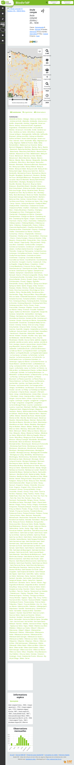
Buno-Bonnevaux (20, 195)
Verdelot (20, 617)
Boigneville (36, 160)
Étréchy (25, 288)
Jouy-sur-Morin (26, 346)
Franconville (13, 307)
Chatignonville (27, 225)
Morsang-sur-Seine (15, 463)
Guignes (26, 329)
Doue (35, 277)
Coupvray (22, 258)
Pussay (45, 513)
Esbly (35, 286)
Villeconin (41, 628)
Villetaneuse (33, 643)
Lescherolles (13, 383)
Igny (40, 336)
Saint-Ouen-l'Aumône (24, 563)
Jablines (37, 340)
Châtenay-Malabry (28, 223)
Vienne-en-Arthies (35, 624)
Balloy (40, 145)
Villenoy (41, 639)
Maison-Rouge (23, 414)
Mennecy (24, 429)
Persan (36, 500)
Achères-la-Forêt (15, 121)
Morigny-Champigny (29, 461)
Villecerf (33, 628)
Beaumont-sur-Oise (22, 154)
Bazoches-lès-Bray (24, 149)
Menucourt (40, 429)
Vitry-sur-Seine (25, 654)
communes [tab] (15, 112)
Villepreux (28, 641)
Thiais (36, 593)
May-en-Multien (14, 427)
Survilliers (12, 591)
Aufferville (35, 134)
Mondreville (42, 440)
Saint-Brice (27, 531)
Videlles (25, 624)
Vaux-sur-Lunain (38, 613)
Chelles (11, 232)
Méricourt (17, 431)
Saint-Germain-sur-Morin (31, 546)
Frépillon (29, 307)
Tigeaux (24, 598)
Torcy (39, 598)
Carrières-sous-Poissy (16, 201)
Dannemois (38, 273)
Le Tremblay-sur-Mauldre (37, 390)
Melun (42, 427)
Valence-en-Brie (23, 606)
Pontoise (35, 507)
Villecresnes (13, 630)
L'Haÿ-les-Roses (23, 392)
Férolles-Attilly (26, 292)
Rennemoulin (13, 518)
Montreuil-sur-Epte (15, 459)
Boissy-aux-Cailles (19, 167)
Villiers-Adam (21, 645)
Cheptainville (29, 234)
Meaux (23, 427)
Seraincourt (13, 582)
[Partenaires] (2, 19)
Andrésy (26, 123)
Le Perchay (14, 377)
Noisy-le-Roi (37, 479)
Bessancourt (13, 158)
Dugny (35, 279)
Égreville (36, 281)
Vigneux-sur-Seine (16, 626)
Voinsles (33, 654)
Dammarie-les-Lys (15, 268)
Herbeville (39, 333)
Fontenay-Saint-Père (39, 303)
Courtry (29, 262)
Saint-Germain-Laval (33, 541)
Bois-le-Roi (39, 162)
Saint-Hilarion (29, 548)
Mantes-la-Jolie (40, 416)
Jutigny (34, 346)
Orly (29, 487)
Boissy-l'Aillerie (31, 167)
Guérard (40, 327)
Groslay (33, 327)
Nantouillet (42, 472)
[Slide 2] (16, 688)
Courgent (22, 262)
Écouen (23, 281)
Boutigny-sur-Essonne (34, 182)
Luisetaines (38, 405)
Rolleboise (29, 522)
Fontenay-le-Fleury (19, 301)
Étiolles (18, 288)
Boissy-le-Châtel (20, 169)
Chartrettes (32, 221)
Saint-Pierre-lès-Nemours (35, 565)
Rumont (24, 526)
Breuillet (33, 186)
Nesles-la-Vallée (34, 474)
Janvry (31, 342)
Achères (45, 119)
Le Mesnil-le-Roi (36, 375)
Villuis (24, 652)
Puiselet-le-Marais (36, 511)
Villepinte (21, 641)
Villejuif (21, 630)
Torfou (44, 598)
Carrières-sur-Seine (31, 201)
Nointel (11, 479)
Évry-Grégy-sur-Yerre (37, 290)
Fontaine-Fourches (15, 299)
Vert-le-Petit (29, 621)
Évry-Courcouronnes (22, 290)
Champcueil (13, 214)
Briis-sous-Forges (15, 190)
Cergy (46, 201)
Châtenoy (17, 225)
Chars (25, 221)
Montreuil (41, 457)
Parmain (28, 498)
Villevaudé (12, 645)
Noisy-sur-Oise (34, 481)
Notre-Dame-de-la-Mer (17, 483)
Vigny (25, 626)
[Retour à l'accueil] (2, 8)
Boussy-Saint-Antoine (37, 180)
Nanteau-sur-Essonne (16, 470)
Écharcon (42, 279)
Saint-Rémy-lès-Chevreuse (18, 567)
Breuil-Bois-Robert (23, 186)
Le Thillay (25, 390)
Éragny (29, 286)
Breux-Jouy (41, 186)
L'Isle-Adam (14, 396)
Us (41, 604)
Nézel (45, 476)
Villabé (31, 626)
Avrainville (28, 141)
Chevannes (13, 236)
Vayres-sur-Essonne (27, 615)
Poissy (29, 505)
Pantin (37, 494)
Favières (12, 292)
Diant (46, 275)
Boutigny (22, 182)
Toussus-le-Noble (34, 600)
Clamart (16, 242)
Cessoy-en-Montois (27, 203)
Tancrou (20, 591)
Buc (35, 193)
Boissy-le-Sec (42, 169)
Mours (40, 463)
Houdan (24, 336)
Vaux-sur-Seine (14, 615)
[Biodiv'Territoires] (2, 29)
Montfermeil (31, 448)
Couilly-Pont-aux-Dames (17, 255)
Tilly (34, 598)
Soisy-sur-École (23, 587)
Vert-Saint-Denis (39, 621)
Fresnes (36, 307)
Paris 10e (22, 496)
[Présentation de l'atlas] (2, 13)
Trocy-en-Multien (29, 604)
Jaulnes (36, 342)
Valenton (33, 606)
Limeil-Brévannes (25, 394)
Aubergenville (26, 134)
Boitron (41, 171)
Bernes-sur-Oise (29, 156)
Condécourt (30, 247)
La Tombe (32, 368)
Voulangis (12, 656)
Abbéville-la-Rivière (15, 119)
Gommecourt (42, 318)
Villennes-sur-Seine (30, 639)
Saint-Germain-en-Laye (17, 541)
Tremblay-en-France (16, 602)
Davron (18, 275)
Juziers (40, 346)
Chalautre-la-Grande (37, 206)
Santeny (39, 576)
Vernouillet (18, 619)
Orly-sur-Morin (37, 487)
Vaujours (12, 613)
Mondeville (33, 440)
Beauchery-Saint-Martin (27, 151)
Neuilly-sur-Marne (23, 476)
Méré (11, 431)
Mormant (41, 461)
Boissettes (19, 164)
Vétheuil (12, 624)
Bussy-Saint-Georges (16, 197)
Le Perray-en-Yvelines (26, 377)
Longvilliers (38, 403)
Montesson (13, 448)
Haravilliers (43, 331)
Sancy (27, 576)
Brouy (24, 190)
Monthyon (12, 450)
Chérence (38, 234)
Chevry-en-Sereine (35, 238)
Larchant (30, 366)
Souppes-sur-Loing (15, 589)
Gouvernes (23, 323)
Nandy (38, 468)
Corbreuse (13, 253)
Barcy (40, 147)
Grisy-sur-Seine (25, 327)
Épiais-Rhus (29, 284)
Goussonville (13, 323)
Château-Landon (15, 223)
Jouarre (23, 344)
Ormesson (13, 489)
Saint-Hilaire (20, 548)
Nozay (40, 483)
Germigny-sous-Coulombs (25, 316)
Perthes (42, 500)
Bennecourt (19, 156)
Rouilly (36, 524)
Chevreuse (43, 236)
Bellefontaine (35, 154)
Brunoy (41, 190)
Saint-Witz (30, 574)
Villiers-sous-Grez (26, 650)
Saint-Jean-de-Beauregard (22, 550)
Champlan (38, 214)
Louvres (30, 405)
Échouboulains (14, 281)
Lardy (36, 366)
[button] (9, 50)
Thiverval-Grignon (15, 595)
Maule (27, 424)
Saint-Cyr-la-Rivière (26, 535)
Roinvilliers (36, 520)
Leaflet (30, 106)
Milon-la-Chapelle (33, 435)
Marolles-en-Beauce (16, 422)
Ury (38, 604)
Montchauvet (26, 444)
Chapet (32, 219)
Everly (11, 290)
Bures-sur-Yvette (32, 195)
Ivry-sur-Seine (29, 340)
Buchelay (41, 193)
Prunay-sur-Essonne (22, 511)
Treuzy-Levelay (29, 602)
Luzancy (12, 407)
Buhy (11, 195)
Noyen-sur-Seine (31, 483)
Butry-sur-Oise (14, 199)
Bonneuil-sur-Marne (39, 173)
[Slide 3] (19, 688)
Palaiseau (19, 494)
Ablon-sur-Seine (35, 119)
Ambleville (33, 121)
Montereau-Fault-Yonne (18, 446)
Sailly (36, 528)
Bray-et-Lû (26, 184)
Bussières (42, 195)
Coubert (36, 253)
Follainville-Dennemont (28, 297)
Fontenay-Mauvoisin (24, 303)
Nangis (44, 468)
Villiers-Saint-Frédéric (31, 647)
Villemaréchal (35, 630)
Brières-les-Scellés (29, 188)
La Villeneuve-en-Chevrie (27, 370)
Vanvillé (21, 608)
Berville (38, 156)
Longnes (26, 401)
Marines (33, 420)
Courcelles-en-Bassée (33, 258)
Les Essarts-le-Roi (23, 385)
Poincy (23, 505)
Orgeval (23, 487)
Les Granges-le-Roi (36, 385)
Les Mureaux (29, 388)
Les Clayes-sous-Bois (33, 383)
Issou (34, 338)
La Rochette (19, 368)
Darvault (12, 275)
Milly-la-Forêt (21, 435)
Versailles (44, 619)
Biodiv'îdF (23, 2)
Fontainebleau (42, 297)
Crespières (34, 264)
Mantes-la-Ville (14, 418)
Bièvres (11, 160)
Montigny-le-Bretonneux (26, 450)
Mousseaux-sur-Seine (31, 466)
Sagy (31, 528)
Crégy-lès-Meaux (23, 264)
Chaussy (34, 229)
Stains (33, 589)
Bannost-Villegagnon (16, 147)
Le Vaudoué (13, 392)
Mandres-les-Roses (27, 416)
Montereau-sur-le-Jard (35, 446)
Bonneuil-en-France (24, 173)
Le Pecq (45, 375)
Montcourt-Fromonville (40, 444)
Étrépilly (31, 288)
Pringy (30, 509)
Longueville (29, 403)
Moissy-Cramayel (22, 440)
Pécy (38, 498)
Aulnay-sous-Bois (22, 136)
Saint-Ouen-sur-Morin (39, 563)
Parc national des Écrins (54, 759)
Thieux (41, 593)
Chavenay (42, 229)
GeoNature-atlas (31, 759)
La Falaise (24, 355)
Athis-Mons (31, 132)
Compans (39, 245)
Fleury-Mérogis (40, 294)
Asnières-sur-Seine (20, 132)
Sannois (33, 576)
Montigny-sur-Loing (17, 455)
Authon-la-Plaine (15, 138)
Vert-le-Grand (18, 621)
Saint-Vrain (21, 574)
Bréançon (12, 186)
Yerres (27, 658)
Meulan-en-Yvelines (33, 433)
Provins (36, 509)
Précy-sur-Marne (15, 509)
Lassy (26, 368)
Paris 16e (13, 498)
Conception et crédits (51, 755)
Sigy (44, 582)
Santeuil (12, 578)
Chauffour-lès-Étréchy (35, 227)
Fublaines (40, 310)
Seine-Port (31, 580)
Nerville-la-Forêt (22, 474)
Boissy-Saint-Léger (15, 171)
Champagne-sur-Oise (16, 212)
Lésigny (11, 388)
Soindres (42, 585)
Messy (23, 433)
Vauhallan (37, 611)
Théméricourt (14, 593)
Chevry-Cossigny (21, 238)
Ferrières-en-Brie (37, 292)
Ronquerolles (38, 522)
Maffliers (35, 407)
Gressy (24, 325)
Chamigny (38, 210)
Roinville (28, 520)
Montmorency (24, 457)
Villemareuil (13, 632)
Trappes (44, 600)
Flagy (21, 294)
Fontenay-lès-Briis (33, 301)
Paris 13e (37, 496)
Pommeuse (43, 505)
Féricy (18, 292)
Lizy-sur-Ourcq (38, 398)
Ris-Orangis (41, 518)
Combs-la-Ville (30, 245)
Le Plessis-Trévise (28, 381)
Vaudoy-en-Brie (27, 611)
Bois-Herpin (31, 162)
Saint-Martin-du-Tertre (31, 557)
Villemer (21, 632)
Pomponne (13, 507)
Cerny (12, 203)
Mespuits (17, 433)
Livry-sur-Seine (21, 398)
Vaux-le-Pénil (27, 613)
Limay (16, 394)
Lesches (21, 383)
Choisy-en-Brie (21, 240)
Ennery (21, 284)
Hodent (17, 336)
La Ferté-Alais (32, 355)
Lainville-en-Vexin (26, 364)
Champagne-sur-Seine (32, 212)
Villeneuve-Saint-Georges (17, 637)
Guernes (12, 329)
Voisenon (41, 654)
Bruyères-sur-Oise (15, 193)
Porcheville (43, 507)
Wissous (40, 656)
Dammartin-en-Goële (30, 268)
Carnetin (40, 199)
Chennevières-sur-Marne (23, 232)
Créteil (41, 264)
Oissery (26, 485)
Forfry (26, 305)
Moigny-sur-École (29, 437)
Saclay (27, 528)
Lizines (29, 398)
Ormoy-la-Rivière (29, 489)
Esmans (40, 286)
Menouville (31, 429)
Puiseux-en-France (15, 513)
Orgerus (17, 487)
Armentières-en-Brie (25, 128)
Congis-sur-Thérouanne (25, 251)
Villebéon (12, 628)
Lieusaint (33, 392)
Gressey (18, 325)
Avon (22, 141)
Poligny (35, 505)
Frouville (33, 310)
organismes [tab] (27, 112)
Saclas (21, 528)
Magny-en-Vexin (15, 409)
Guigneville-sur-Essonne (38, 329)
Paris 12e (29, 496)
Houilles (31, 336)
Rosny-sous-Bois (14, 524)
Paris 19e (21, 498)
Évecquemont (40, 288)
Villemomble (29, 632)
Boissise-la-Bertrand (31, 164)
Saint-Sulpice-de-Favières (25, 572)
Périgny (29, 500)
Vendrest (12, 617)
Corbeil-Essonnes (40, 251)
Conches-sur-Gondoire (17, 247)
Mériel (24, 431)
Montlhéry (28, 455)
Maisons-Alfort (34, 414)
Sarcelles (19, 578)
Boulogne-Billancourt (24, 177)
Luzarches (19, 407)
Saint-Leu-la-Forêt (22, 552)
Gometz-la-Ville (31, 318)
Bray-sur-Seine (36, 184)
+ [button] (9, 54)
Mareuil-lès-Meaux (22, 420)
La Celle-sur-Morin (15, 351)
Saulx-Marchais (37, 578)
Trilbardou (12, 604)
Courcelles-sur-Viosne (16, 260)
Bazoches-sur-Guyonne (40, 149)
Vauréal (19, 613)
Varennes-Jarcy (30, 608)
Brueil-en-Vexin (33, 190)
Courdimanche (30, 260)
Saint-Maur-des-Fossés (31, 559)
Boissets (12, 164)
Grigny (41, 325)
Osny (31, 492)
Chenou (21, 234)
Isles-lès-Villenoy (25, 338)
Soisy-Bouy (13, 587)
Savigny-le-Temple (15, 580)
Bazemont (13, 149)
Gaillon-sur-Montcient (22, 312)
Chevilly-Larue (22, 236)
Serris (28, 582)
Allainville (25, 121)
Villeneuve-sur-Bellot (16, 639)
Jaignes (44, 340)
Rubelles (42, 524)
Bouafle (12, 175)
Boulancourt (28, 175)
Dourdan (42, 277)
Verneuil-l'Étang (29, 617)
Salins (37, 574)
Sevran (39, 582)
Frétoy (20, 310)
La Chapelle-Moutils (22, 353)
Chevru (12, 238)
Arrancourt (19, 130)
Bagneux (17, 143)
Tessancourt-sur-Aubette (38, 591)
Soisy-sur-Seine (34, 587)
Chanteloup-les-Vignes (21, 219)
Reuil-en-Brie (24, 518)
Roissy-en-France (19, 522)
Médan (29, 427)
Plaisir (34, 502)
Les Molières (20, 388)
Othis (36, 492)
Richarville (32, 518)
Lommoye (18, 401)
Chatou (35, 225)
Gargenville (35, 312)
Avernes (16, 141)
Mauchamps (42, 422)
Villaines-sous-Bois (40, 626)
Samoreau (20, 576)
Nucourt (12, 485)
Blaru (23, 160)
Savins (25, 580)
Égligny (29, 281)
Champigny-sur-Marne (26, 214)
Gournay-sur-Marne (29, 320)
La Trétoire (40, 368)
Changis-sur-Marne (27, 216)
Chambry (31, 210)
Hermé (11, 336)
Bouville (12, 184)
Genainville (20, 314)
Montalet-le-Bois (14, 444)
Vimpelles (30, 652)
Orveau (19, 492)
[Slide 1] (13, 688)
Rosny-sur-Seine (27, 524)
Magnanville (43, 407)
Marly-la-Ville (41, 420)
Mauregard (41, 424)
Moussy (42, 466)
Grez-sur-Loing (33, 325)
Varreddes (17, 611)
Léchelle (21, 372)
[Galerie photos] (2, 40)
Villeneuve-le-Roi (36, 634)
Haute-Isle (22, 333)
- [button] (9, 59)
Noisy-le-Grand (26, 479)
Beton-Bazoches (24, 158)
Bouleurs (36, 175)
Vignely (45, 624)
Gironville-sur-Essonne (17, 318)
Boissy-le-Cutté (32, 169)
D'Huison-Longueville (30, 275)
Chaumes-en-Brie (15, 229)
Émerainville (13, 284)
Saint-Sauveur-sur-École (30, 570)
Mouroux (33, 463)
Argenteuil (37, 125)
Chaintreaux (24, 206)
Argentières (13, 128)
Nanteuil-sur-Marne (30, 472)
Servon (33, 582)
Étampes (12, 288)
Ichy (36, 336)
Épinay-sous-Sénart (40, 284)
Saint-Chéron (14, 533)
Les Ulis (18, 390)
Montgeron (41, 448)
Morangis (35, 459)
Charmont (12, 221)
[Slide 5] (24, 688)
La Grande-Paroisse (37, 362)
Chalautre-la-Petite (15, 208)
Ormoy (20, 489)
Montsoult (27, 459)
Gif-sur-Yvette (40, 316)
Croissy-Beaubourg (15, 266)
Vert (11, 621)
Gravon (11, 325)
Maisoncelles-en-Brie (30, 411)
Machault (27, 407)
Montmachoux (38, 455)
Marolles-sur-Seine (30, 422)
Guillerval (12, 331)
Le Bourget (14, 372)
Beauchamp (14, 151)
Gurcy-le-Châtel (33, 331)
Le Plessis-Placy (37, 379)
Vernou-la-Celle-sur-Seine (31, 619)
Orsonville (12, 492)
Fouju (37, 305)
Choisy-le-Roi (31, 240)
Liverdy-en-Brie (29, 396)
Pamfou (31, 494)
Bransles (19, 184)
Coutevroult (37, 262)
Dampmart (19, 273)
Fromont (26, 310)
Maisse (17, 416)
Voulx (19, 656)
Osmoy (26, 492)
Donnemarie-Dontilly (17, 277)
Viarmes (19, 624)
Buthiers (41, 197)
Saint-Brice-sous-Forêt (39, 531)
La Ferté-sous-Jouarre (23, 357)
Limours (45, 394)
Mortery (26, 463)
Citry (38, 240)
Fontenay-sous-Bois (16, 305)
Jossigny (16, 344)
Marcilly (23, 418)
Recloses (29, 515)
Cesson (17, 203)
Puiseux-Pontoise (29, 513)
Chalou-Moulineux (20, 210)
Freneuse (22, 307)
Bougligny (19, 175)
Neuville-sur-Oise (36, 476)
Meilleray (36, 427)
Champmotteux (14, 216)
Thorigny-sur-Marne (37, 595)
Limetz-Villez (36, 394)
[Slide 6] (27, 688)
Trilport (20, 604)
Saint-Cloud (38, 533)
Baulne (45, 147)
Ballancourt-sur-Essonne (28, 145)
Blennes (28, 160)
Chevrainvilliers (34, 236)
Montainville (36, 442)
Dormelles (29, 277)
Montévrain (22, 448)
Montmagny (13, 457)
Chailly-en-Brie (14, 206)
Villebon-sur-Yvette (23, 628)
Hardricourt (14, 333)
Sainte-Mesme (21, 539)
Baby (34, 141)
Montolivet (33, 457)
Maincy (19, 411)
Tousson (24, 600)
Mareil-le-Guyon (32, 418)
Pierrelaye (27, 502)
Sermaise (21, 582)
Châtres (41, 225)
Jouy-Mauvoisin (14, 346)
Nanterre (43, 470)
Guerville (19, 329)
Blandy (17, 160)
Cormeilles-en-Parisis (25, 253)
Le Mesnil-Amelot (24, 375)
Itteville (20, 340)
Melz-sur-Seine (14, 429)
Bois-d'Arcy (22, 162)
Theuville (30, 593)
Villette (40, 643)
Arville (34, 130)
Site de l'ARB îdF (20, 755)
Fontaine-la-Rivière (29, 299)
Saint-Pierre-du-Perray (17, 565)
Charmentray (40, 219)
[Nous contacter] (2, 35)
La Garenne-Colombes (30, 359)
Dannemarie (29, 273)
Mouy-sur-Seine (14, 468)
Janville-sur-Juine (22, 342)
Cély (41, 201)
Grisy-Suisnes (13, 327)
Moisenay (40, 437)
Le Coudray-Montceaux (33, 372)
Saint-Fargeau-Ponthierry (36, 539)
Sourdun (26, 589)
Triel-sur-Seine (40, 602)
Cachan (22, 199)
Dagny (38, 266)
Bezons (39, 158)
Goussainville (41, 320)
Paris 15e (44, 496)
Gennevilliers (29, 314)
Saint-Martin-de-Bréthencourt (31, 554)
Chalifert (26, 208)
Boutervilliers (13, 182)
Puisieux (39, 513)
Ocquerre (19, 485)
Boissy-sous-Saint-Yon (30, 171)
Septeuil (39, 580)
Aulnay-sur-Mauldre (36, 136)
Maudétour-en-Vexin (16, 424)
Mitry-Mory (18, 437)
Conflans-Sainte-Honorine (24, 249)
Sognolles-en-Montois (16, 585)
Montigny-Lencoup (23, 453)
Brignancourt (41, 188)
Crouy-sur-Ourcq (29, 266)
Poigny (18, 505)
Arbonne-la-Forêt (27, 125)
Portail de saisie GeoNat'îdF (35, 755)
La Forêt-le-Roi (37, 357)
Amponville (18, 123)
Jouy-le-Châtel (41, 344)
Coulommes (13, 258)
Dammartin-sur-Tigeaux (24, 271)
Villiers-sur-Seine (15, 652)
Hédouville (31, 333)
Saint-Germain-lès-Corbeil (29, 544)
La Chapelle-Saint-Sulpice (38, 353)
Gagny (11, 312)
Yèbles (22, 658)
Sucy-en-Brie (40, 589)
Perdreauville (21, 500)
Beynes (33, 158)
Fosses (31, 305)
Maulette (33, 424)
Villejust (27, 630)
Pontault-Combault (24, 507)
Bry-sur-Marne (28, 193)
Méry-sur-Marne (33, 431)
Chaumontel (26, 229)
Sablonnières (13, 528)
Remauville (37, 515)
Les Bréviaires (39, 381)
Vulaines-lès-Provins (29, 656)
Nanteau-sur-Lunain (32, 470)
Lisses (21, 396)
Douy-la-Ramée (14, 279)
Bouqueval (35, 177)
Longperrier (34, 401)
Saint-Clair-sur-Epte (26, 533)
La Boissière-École (23, 349)
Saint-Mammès (14, 554)
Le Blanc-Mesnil (42, 370)
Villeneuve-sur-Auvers (35, 637)
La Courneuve (14, 355)
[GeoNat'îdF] (2, 24)
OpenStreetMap (38, 106)
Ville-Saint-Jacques (21, 643)
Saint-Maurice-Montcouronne (26, 561)
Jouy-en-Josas (31, 344)
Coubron (43, 253)
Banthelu (28, 147)
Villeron (35, 641)
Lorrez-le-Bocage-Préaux (17, 405)
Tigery (30, 598)
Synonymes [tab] (14, 701)
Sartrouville (27, 578)
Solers (43, 587)
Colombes (20, 245)
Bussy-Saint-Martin (31, 197)
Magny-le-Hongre (28, 409)
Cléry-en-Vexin (35, 242)
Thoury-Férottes (14, 598)
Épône (24, 286)
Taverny (26, 591)
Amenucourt (42, 121)
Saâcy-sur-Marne (40, 526)
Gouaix (18, 320)
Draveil (29, 279)
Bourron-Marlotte (23, 180)
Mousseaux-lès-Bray (16, 466)
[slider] (27, 99)
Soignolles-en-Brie (31, 585)
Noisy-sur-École (22, 481)
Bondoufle (12, 173)
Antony (17, 125)
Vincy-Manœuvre (40, 652)
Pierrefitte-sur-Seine (16, 502)
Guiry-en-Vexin (22, 331)
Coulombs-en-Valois (33, 255)
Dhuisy (40, 275)
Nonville (43, 481)
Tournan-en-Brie (14, 600)
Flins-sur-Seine (14, 297)
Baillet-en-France (27, 143)
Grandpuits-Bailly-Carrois (36, 323)
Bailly (35, 143)
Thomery (26, 595)
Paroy (34, 498)
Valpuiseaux (13, 608)
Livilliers (38, 396)
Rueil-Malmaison (15, 526)
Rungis (31, 526)
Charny (19, 221)
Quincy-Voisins (15, 515)
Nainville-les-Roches (28, 468)
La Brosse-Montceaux (38, 349)
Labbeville (12, 349)
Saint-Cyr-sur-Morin (16, 537)
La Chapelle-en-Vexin (30, 351)
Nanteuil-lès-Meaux (15, 472)
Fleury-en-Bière (29, 294)
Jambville (12, 342)
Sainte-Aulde (37, 537)
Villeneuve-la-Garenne (21, 634)
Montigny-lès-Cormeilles (39, 453)
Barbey (34, 147)
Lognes (11, 401)
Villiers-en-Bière (33, 645)
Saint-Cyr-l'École (39, 535)
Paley (25, 494)
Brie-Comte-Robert (15, 188)
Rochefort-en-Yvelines (16, 520)
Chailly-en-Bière (41, 203)
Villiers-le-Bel (18, 647)
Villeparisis (13, 641)
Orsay (38, 489)
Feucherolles (13, 294)
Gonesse (12, 320)
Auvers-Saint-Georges (29, 138)
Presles (24, 509)
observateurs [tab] (40, 112)
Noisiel (17, 479)
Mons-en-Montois (25, 442)
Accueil (12, 755)
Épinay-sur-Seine (15, 286)
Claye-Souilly (25, 242)
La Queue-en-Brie (20, 366)
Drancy (23, 279)
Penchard (12, 500)
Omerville (33, 485)
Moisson (12, 440)
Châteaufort (42, 221)
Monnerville (13, 442)
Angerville (33, 123)
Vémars (38, 615)
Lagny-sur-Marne (24, 362)
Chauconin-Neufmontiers (18, 227)
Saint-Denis (28, 537)
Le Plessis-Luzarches (24, 379)
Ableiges (26, 119)
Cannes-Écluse (31, 199)
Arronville (27, 130)
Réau (23, 515)
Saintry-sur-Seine (34, 567)
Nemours (12, 474)
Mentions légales (64, 755)
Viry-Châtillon (13, 654)
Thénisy (23, 593)
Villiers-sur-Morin (39, 650)
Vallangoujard (41, 606)
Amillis (11, 123)
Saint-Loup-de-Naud (36, 552)
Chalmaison (34, 208)
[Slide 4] (21, 688)
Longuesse (20, 403)
